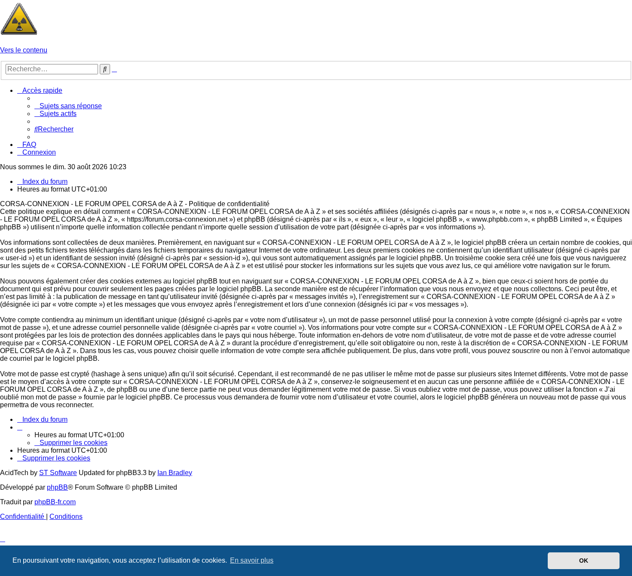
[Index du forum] (19, 35)
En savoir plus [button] (251, 560)
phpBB (57, 487)
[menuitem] (68, 106)
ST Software (58, 472)
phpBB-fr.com (55, 502)
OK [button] (583, 560)
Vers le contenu (23, 50)
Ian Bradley (174, 472)
